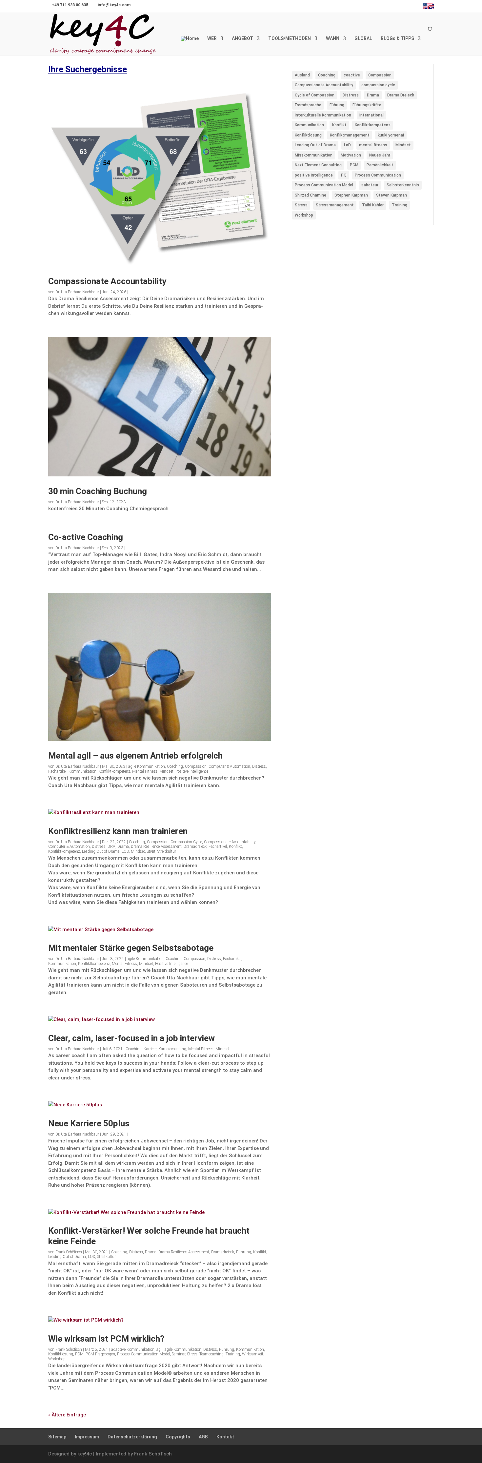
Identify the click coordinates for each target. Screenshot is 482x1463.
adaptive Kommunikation (132, 1349)
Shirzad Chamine (310, 195)
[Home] (190, 45)
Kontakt (225, 1436)
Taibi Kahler (373, 205)
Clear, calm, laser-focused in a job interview (131, 1038)
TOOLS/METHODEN (289, 38)
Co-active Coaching (85, 537)
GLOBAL (363, 38)
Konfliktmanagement (350, 135)
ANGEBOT (242, 38)
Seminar (178, 1354)
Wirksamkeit (252, 1354)
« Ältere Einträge (67, 1415)
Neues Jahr (379, 155)
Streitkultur (166, 851)
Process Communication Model (143, 1354)
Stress (192, 1354)
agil (159, 1349)
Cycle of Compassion (314, 95)
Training (233, 1354)
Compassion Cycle (186, 842)
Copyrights (178, 1436)
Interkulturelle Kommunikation (323, 115)
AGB (203, 1436)
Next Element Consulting (318, 165)
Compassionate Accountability (229, 842)
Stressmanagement (335, 205)
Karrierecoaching (172, 1049)
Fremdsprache (308, 105)
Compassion (196, 766)
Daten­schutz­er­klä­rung (132, 1436)
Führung (243, 1252)
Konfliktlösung (60, 1354)
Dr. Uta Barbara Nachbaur (77, 292)
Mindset (166, 771)
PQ (344, 175)
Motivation (351, 155)
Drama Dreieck (400, 95)
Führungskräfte (366, 105)
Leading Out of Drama (101, 851)
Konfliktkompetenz (114, 771)
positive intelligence (314, 175)
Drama (123, 846)
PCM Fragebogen (100, 1354)
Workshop (57, 1359)
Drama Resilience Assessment (156, 846)
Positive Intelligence (191, 771)
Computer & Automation (229, 766)
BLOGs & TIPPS (397, 38)
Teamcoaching (211, 1354)
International (371, 115)
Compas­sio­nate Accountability (107, 281)
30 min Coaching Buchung (97, 491)
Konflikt (235, 846)
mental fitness (373, 145)
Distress (259, 766)
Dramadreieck (195, 846)
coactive (352, 75)
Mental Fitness (144, 771)
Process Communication (378, 175)
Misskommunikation (313, 155)
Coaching (175, 766)
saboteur (369, 185)
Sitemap (57, 1436)
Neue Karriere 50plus (89, 1123)
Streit (151, 851)
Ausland (302, 75)
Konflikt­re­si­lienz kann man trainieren (118, 831)
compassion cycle (378, 85)
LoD (347, 145)
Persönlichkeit (380, 165)
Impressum (87, 1436)
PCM (79, 1354)
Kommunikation (82, 771)
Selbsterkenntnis (403, 185)
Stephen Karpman (351, 195)
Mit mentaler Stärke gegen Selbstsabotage (130, 948)
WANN (332, 38)
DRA (111, 846)
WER (212, 38)
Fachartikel (57, 771)
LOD (125, 851)
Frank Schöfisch (68, 1252)
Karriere (150, 1049)
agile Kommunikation (146, 766)
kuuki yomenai (391, 135)
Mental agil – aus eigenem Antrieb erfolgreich (135, 756)
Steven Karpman (391, 195)
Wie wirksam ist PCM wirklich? (106, 1339)
